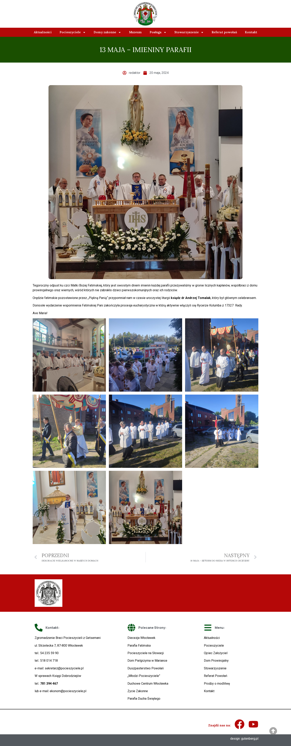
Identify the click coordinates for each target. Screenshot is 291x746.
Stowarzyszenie (186, 32)
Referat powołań (224, 32)
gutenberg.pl (249, 738)
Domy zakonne (105, 32)
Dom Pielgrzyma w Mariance (147, 660)
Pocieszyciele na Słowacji (145, 653)
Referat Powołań (215, 676)
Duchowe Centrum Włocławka (147, 683)
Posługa (156, 32)
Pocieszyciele (70, 32)
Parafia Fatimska (139, 645)
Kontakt (251, 32)
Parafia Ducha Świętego (143, 698)
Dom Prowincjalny (216, 660)
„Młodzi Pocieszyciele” (143, 676)
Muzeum (135, 32)
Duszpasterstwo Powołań (145, 668)
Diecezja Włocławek (141, 638)
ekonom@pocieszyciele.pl (68, 691)
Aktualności (43, 32)
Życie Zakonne (137, 691)
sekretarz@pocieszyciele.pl (64, 668)
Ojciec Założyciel (215, 653)
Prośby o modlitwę (217, 683)
